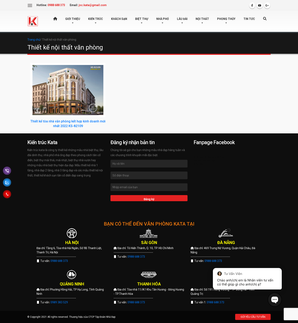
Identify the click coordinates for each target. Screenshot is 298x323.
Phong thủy (226, 19)
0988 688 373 (59, 261)
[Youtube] (260, 5)
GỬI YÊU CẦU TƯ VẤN (253, 316)
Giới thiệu (72, 19)
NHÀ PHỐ (162, 19)
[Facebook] (252, 5)
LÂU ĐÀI (182, 19)
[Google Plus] (267, 5)
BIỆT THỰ (141, 19)
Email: (88, 5)
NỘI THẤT (202, 19)
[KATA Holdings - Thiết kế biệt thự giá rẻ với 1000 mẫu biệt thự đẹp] (32, 21)
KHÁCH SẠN (119, 19)
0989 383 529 (59, 302)
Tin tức (249, 19)
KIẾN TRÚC (95, 19)
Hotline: (50, 5)
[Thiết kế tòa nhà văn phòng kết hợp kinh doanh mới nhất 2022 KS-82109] (67, 90)
